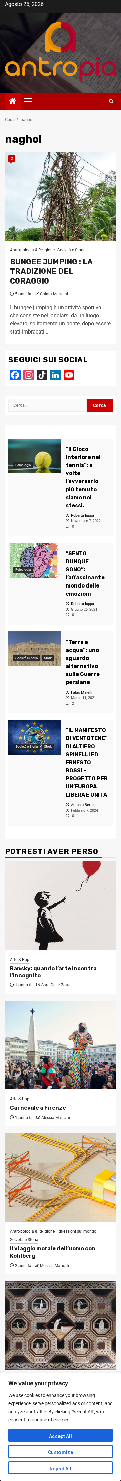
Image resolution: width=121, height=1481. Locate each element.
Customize (60, 1452)
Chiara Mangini (54, 294)
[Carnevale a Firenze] (60, 1045)
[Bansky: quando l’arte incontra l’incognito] (60, 905)
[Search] (111, 101)
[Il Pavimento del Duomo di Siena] (60, 1325)
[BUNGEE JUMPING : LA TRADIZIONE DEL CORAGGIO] (60, 196)
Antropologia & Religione (32, 250)
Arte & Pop (19, 959)
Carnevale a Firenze (38, 1108)
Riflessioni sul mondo (76, 1231)
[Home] (12, 101)
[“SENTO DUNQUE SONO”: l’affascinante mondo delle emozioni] (34, 560)
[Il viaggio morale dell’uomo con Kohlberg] (60, 1177)
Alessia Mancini (55, 1117)
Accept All (60, 1436)
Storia (48, 658)
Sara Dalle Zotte (55, 985)
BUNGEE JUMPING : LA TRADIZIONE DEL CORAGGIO (51, 271)
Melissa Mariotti (54, 1265)
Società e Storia (71, 250)
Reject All (60, 1468)
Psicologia (23, 465)
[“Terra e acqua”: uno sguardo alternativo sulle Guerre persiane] (34, 648)
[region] (60, 1426)
